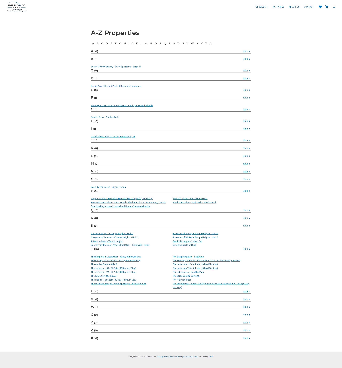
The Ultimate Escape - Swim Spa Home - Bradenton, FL (118, 283)
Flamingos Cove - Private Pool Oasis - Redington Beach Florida (122, 105)
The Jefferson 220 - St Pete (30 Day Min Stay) (195, 268)
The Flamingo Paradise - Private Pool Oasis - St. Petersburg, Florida (206, 260)
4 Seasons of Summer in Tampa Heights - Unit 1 (114, 237)
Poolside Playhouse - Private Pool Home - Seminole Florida (120, 206)
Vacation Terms (176, 357)
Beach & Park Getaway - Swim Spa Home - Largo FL (116, 66)
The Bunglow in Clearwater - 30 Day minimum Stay (116, 256)
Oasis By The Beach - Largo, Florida (108, 186)
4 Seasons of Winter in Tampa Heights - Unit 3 (195, 237)
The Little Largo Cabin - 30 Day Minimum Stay (113, 279)
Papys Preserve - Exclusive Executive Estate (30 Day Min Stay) (122, 198)
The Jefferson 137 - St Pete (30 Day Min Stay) (195, 264)
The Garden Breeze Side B (104, 264)
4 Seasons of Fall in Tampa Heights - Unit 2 (112, 233)
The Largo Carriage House (104, 275)
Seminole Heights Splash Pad (187, 241)
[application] (267, 6)
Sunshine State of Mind (184, 244)
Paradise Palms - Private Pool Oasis (190, 198)
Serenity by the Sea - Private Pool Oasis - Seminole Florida (120, 244)
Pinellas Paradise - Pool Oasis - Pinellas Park (194, 202)
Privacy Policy (163, 357)
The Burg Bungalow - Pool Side (188, 256)
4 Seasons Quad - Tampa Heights (107, 241)
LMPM (211, 357)
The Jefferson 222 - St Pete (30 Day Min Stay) (113, 272)
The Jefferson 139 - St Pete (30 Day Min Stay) (113, 268)
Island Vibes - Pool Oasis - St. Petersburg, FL (113, 136)
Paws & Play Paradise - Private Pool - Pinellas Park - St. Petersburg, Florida (128, 202)
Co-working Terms (190, 357)
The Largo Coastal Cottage (186, 275)
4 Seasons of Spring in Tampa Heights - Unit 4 (195, 233)
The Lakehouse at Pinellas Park (188, 272)
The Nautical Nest (182, 279)
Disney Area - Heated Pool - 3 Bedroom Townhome (116, 86)
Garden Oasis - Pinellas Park (104, 117)
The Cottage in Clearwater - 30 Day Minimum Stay (115, 260)
